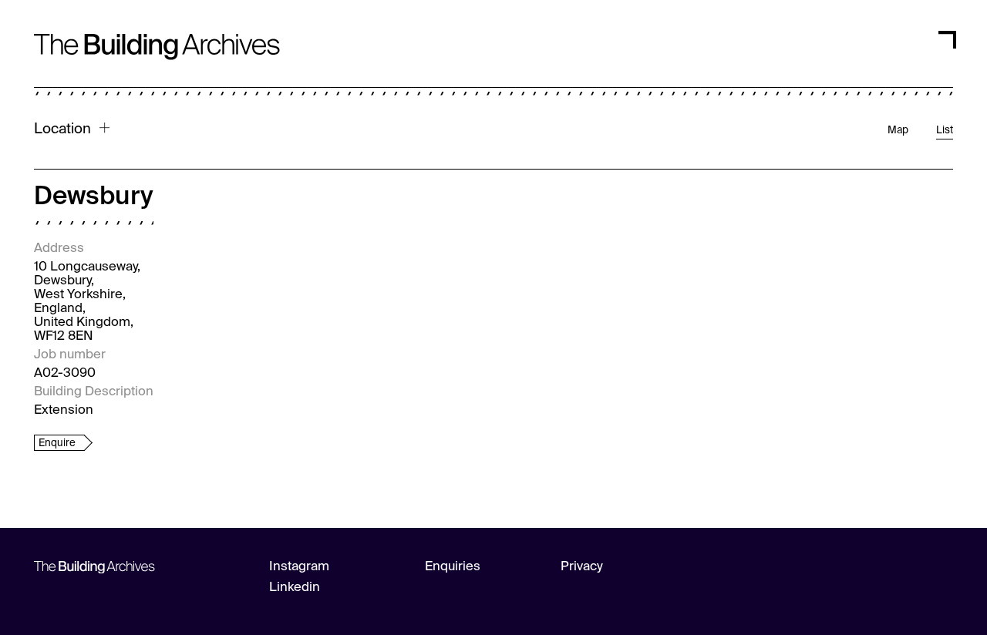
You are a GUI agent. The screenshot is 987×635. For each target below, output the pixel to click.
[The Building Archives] (157, 33)
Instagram (299, 566)
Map (898, 131)
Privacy (582, 566)
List (944, 131)
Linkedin (294, 587)
